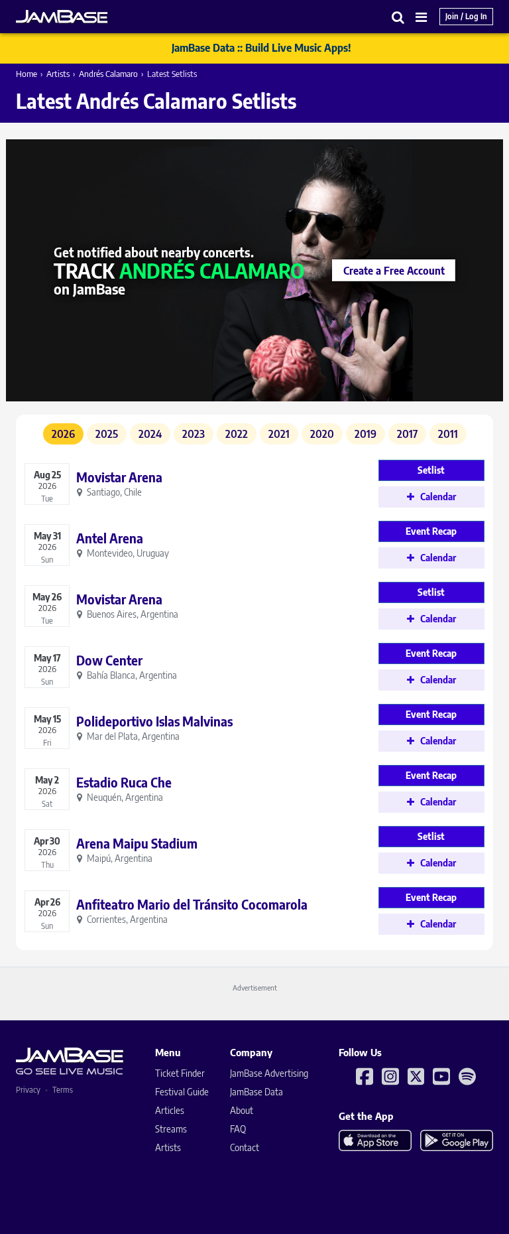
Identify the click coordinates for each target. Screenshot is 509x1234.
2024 (150, 434)
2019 (365, 434)
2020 (322, 434)
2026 (63, 434)
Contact (244, 1147)
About (241, 1110)
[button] (398, 17)
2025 (106, 434)
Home (26, 73)
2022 (236, 434)
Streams (171, 1128)
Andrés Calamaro (108, 73)
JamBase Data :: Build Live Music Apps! (261, 47)
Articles (169, 1110)
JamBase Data (256, 1091)
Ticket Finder (180, 1073)
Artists (58, 73)
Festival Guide (182, 1091)
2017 (407, 434)
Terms (62, 1090)
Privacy (28, 1090)
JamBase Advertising (269, 1073)
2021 (279, 434)
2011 (448, 434)
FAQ (238, 1128)
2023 (193, 434)
